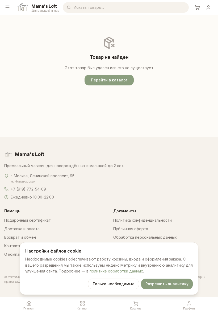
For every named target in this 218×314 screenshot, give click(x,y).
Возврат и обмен (20, 237)
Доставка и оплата (22, 228)
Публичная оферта (130, 228)
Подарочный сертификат (27, 220)
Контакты (13, 245)
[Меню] (7, 7)
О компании (15, 254)
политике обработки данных (116, 271)
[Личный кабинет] (208, 7)
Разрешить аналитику (166, 284)
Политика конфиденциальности (142, 220)
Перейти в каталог (109, 80)
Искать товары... (89, 7)
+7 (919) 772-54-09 (28, 189)
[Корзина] (197, 7)
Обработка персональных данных (145, 237)
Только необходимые (114, 284)
